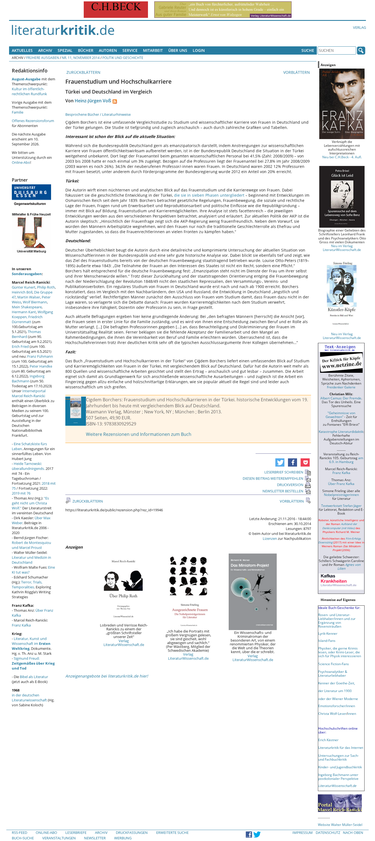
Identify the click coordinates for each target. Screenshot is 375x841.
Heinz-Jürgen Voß (93, 101)
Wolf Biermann (35, 302)
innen (352, 713)
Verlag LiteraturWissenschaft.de (123, 642)
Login (199, 50)
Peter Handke (41, 366)
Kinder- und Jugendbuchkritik (340, 767)
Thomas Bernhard (26, 334)
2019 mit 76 (21, 493)
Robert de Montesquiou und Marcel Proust (31, 545)
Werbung (122, 838)
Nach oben (353, 832)
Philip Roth (46, 287)
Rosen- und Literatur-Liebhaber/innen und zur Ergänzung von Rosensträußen (337, 620)
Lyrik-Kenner (327, 633)
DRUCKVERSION (290, 484)
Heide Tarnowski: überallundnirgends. (28, 466)
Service (130, 50)
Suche (307, 50)
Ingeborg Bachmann (28, 378)
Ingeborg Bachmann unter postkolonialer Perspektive (338, 776)
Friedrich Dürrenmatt (27, 319)
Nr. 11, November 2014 (81, 57)
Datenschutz (328, 832)
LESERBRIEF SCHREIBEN (283, 472)
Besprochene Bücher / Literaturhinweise (98, 114)
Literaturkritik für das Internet (340, 747)
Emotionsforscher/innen (336, 706)
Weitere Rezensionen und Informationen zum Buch (138, 434)
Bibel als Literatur (34, 676)
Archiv (45, 50)
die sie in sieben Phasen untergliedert (209, 195)
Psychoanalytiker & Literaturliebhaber (332, 673)
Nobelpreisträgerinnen (341, 494)
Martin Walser (28, 297)
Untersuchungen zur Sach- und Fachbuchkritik (338, 757)
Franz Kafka (21, 625)
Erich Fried (20, 346)
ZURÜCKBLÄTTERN (82, 72)
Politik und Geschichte (122, 57)
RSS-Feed (19, 832)
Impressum (302, 832)
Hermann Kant (24, 311)
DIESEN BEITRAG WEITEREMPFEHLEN (273, 478)
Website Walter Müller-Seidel (340, 824)
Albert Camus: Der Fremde (340, 398)
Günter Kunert (23, 287)
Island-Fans (326, 640)
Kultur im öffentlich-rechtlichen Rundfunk (29, 91)
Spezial (65, 50)
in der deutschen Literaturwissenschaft (29, 697)
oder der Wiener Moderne (338, 698)
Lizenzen (270, 538)
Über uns (177, 50)
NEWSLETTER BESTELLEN (282, 491)
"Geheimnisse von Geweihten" (340, 415)
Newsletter (95, 838)
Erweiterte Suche (172, 832)
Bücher (85, 50)
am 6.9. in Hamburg (346, 460)
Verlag (359, 27)
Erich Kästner (328, 740)
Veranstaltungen (59, 838)
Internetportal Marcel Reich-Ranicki (29, 393)
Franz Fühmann (40, 356)
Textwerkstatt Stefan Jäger (341, 505)
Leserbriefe (75, 832)
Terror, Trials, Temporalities (27, 584)
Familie (17, 112)
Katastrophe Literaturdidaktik (341, 431)
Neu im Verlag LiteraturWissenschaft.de (342, 248)
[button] (279, 462)
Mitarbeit (153, 50)
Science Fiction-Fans (333, 664)
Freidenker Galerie (341, 387)
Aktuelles (22, 50)
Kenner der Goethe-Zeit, (336, 683)
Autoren (108, 50)
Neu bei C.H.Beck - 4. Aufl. (342, 157)
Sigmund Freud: (33, 663)
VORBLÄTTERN (297, 72)
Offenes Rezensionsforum (33, 120)
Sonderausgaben (27, 273)
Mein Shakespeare (27, 306)
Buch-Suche (23, 838)
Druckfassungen (132, 832)
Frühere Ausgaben (42, 57)
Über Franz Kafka (341, 483)
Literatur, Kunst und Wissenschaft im (31, 643)
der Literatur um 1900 (335, 690)
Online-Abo (21, 162)
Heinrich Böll (22, 292)
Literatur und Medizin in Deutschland (31, 560)
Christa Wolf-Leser (332, 713)
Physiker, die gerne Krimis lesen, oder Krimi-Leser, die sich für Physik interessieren (339, 652)
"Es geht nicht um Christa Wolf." (30, 503)
